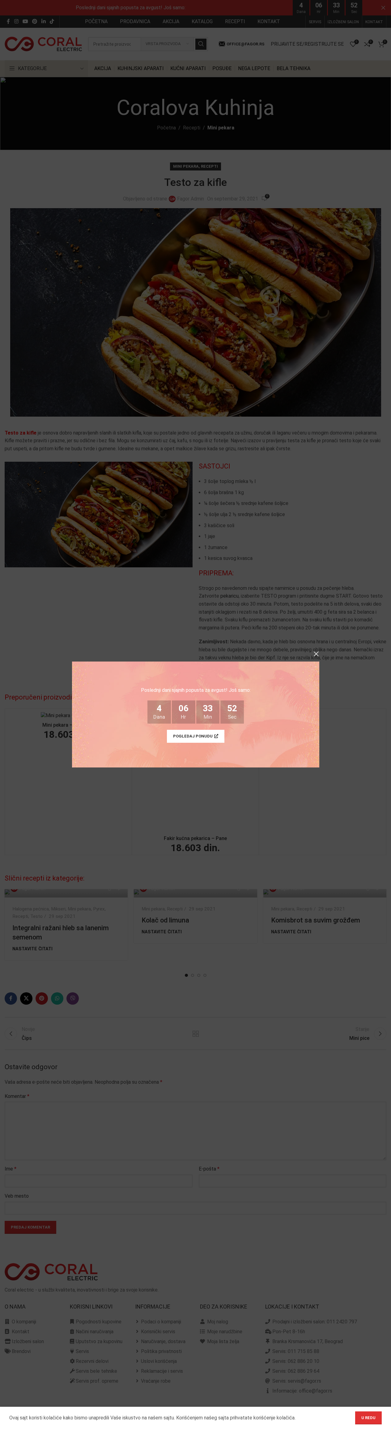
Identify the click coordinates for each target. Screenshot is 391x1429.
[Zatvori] (316, 654)
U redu (368, 1417)
